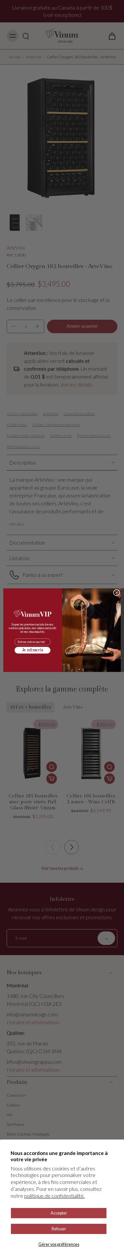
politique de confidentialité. (54, 1196)
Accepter (59, 1213)
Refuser (59, 1228)
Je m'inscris (32, 650)
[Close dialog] (116, 593)
